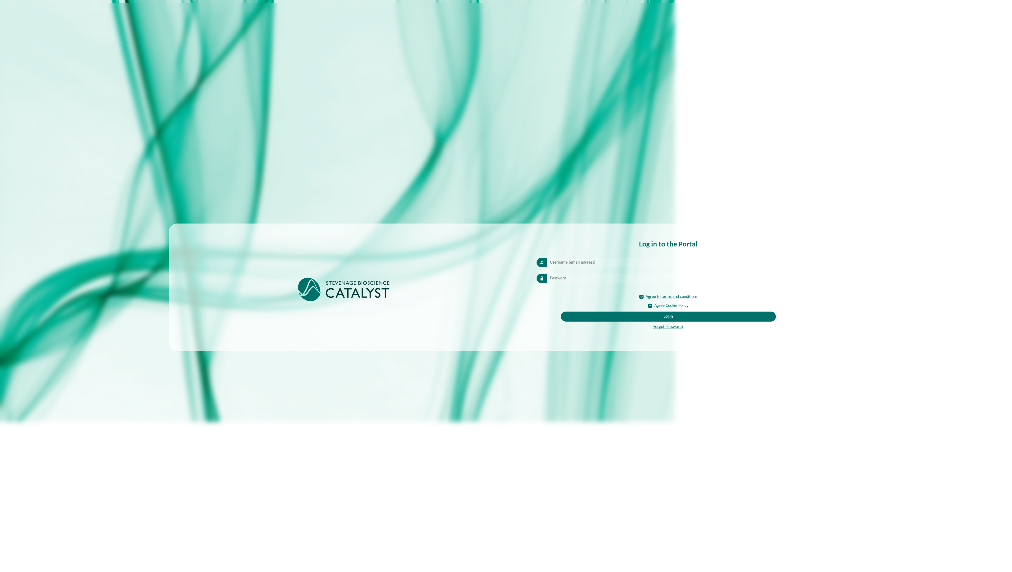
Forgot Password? (668, 327)
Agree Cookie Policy (671, 306)
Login (668, 316)
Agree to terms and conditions (671, 297)
